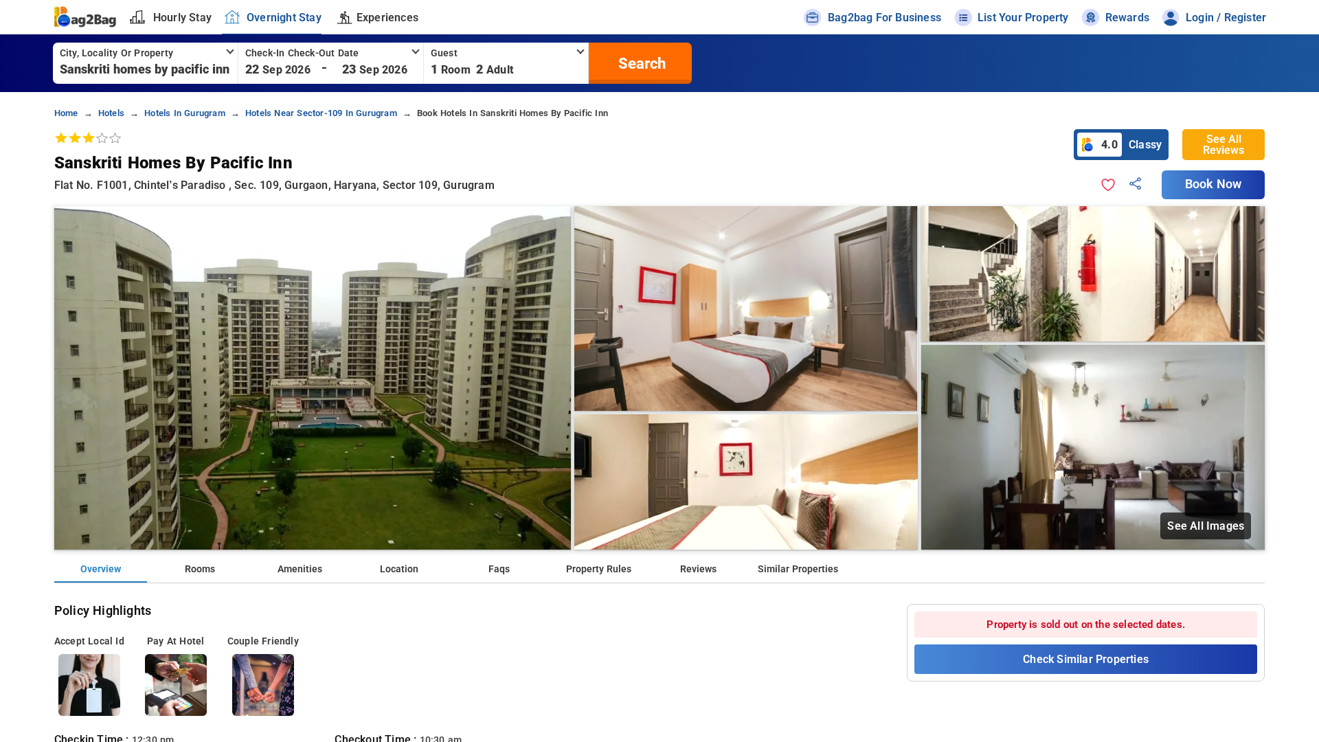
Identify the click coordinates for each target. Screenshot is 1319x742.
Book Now (1213, 184)
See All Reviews (1223, 145)
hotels (111, 113)
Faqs (499, 569)
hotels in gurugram (184, 113)
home (66, 113)
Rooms (200, 569)
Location (399, 569)
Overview (100, 569)
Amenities (300, 569)
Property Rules (598, 569)
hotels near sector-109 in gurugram (321, 113)
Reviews (698, 569)
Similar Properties (798, 569)
